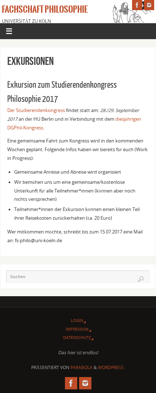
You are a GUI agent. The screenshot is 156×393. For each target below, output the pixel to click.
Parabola (81, 367)
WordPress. (111, 367)
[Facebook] (137, 5)
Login (77, 320)
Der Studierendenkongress (36, 110)
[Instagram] (149, 5)
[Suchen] (140, 279)
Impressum (77, 329)
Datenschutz (77, 337)
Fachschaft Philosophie (45, 9)
